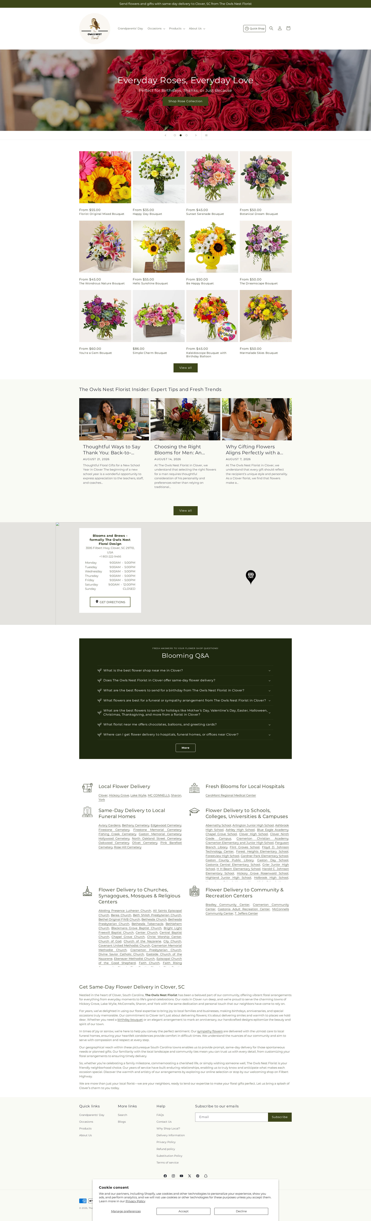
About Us (85, 1135)
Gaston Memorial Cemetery (160, 834)
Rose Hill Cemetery (127, 847)
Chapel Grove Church (128, 937)
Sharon (176, 795)
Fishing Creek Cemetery (117, 834)
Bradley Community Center (227, 904)
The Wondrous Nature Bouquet (102, 283)
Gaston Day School (272, 860)
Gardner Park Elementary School (264, 856)
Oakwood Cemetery (114, 843)
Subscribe (280, 1117)
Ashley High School (240, 830)
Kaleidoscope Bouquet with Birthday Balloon (206, 354)
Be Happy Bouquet (200, 283)
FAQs (160, 1115)
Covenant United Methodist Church (124, 945)
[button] (156, 28)
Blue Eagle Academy (272, 830)
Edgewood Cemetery (166, 825)
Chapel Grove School (221, 834)
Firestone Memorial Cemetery (157, 830)
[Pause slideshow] (205, 135)
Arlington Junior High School (253, 825)
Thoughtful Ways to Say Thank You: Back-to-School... (111, 450)
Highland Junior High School (228, 877)
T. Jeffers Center (246, 913)
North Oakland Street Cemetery (156, 838)
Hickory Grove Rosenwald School (262, 873)
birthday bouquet (130, 1019)
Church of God (110, 941)
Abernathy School (218, 825)
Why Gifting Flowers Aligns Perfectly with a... (254, 449)
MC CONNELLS (159, 795)
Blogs (122, 1121)
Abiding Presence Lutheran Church (125, 910)
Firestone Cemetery (114, 830)
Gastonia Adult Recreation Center (244, 909)
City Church (172, 941)
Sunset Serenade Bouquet (205, 214)
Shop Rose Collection (185, 101)
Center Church (147, 932)
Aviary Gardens (110, 825)
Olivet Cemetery (144, 843)
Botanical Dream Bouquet (259, 214)
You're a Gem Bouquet (95, 353)
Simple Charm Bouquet (150, 353)
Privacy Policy (135, 1201)
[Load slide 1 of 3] (175, 135)
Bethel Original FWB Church (119, 919)
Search (122, 1115)
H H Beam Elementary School (238, 869)
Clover (103, 795)
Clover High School (253, 834)
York (102, 799)
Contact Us (164, 1121)
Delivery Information (171, 1135)
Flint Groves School (245, 847)
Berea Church (121, 915)
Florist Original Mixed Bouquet (101, 214)
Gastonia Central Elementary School (233, 864)
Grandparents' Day (91, 1115)
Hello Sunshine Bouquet (150, 283)
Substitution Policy (169, 1156)
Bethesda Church (154, 919)
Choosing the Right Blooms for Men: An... (179, 449)
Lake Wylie (138, 795)
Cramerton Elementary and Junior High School (240, 843)
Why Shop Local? (168, 1128)
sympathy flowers (210, 1031)
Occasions (86, 1121)
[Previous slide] (165, 135)
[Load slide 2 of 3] (181, 135)
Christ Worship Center (164, 937)
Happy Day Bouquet (147, 214)
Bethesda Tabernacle (147, 924)
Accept (184, 1211)
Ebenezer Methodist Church (134, 958)
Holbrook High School (271, 877)
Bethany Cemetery (135, 825)
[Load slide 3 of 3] (186, 135)
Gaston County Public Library (230, 860)
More (186, 747)
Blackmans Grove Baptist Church (136, 928)
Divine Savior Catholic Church (121, 954)
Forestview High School (222, 856)
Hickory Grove (119, 795)
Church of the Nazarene (142, 941)
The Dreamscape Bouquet (259, 283)
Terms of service (168, 1162)
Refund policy (166, 1149)
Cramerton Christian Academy (262, 838)
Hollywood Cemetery (114, 838)
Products (85, 1128)
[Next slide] (196, 135)
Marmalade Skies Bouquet (259, 353)
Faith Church (149, 963)
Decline (241, 1211)
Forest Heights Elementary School (262, 851)
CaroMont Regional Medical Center (231, 795)
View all (185, 368)
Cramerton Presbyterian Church (155, 950)
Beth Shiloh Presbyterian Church (157, 915)
